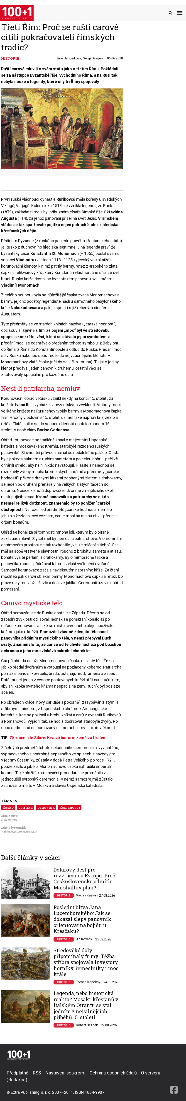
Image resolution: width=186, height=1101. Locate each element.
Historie (63, 895)
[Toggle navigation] (180, 13)
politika (25, 807)
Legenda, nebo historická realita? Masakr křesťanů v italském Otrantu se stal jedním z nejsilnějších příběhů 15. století (86, 1005)
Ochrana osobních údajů (113, 1073)
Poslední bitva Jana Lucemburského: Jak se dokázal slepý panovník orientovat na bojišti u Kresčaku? (82, 919)
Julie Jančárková (68, 58)
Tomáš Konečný (88, 982)
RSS (37, 1073)
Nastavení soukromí (65, 1073)
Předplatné (17, 1073)
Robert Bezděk (87, 1025)
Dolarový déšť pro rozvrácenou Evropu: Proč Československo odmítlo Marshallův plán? (84, 879)
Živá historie (9, 820)
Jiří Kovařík (84, 939)
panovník (46, 807)
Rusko (8, 807)
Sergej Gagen (93, 58)
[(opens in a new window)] (174, 1082)
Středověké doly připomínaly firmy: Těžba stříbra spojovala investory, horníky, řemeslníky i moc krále (86, 962)
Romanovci (69, 807)
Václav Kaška (86, 895)
